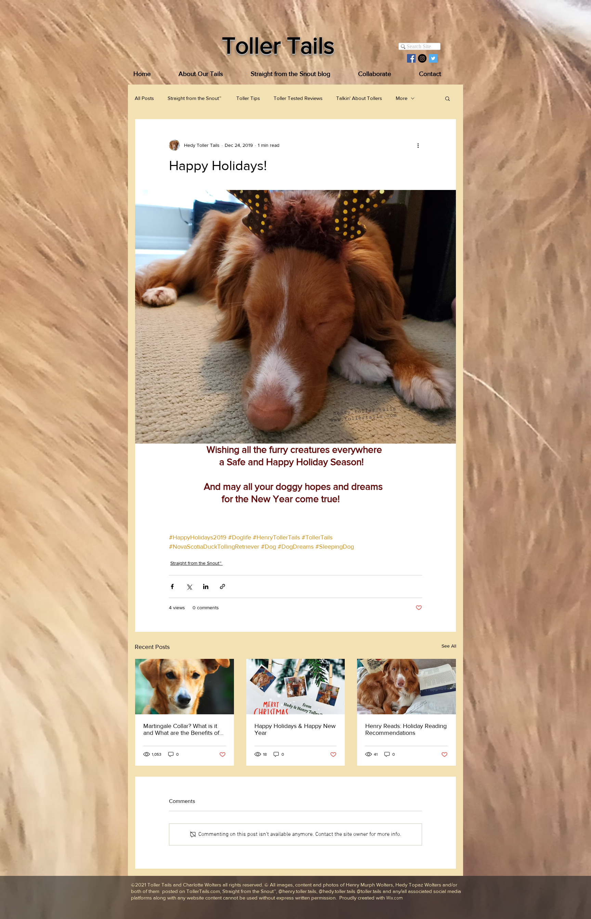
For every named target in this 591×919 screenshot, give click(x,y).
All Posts (144, 98)
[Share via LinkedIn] (205, 586)
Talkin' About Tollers (359, 98)
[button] (447, 98)
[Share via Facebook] (172, 586)
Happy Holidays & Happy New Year (295, 729)
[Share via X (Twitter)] (189, 586)
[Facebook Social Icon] (411, 58)
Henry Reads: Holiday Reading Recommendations (406, 729)
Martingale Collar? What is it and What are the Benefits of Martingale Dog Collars (181, 729)
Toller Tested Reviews (298, 98)
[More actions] (418, 145)
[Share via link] (222, 586)
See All (449, 646)
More (401, 98)
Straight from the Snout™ (195, 98)
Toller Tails (278, 45)
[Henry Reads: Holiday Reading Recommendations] (406, 686)
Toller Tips (248, 98)
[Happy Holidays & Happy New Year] (295, 686)
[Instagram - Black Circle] (422, 58)
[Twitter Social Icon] (433, 58)
